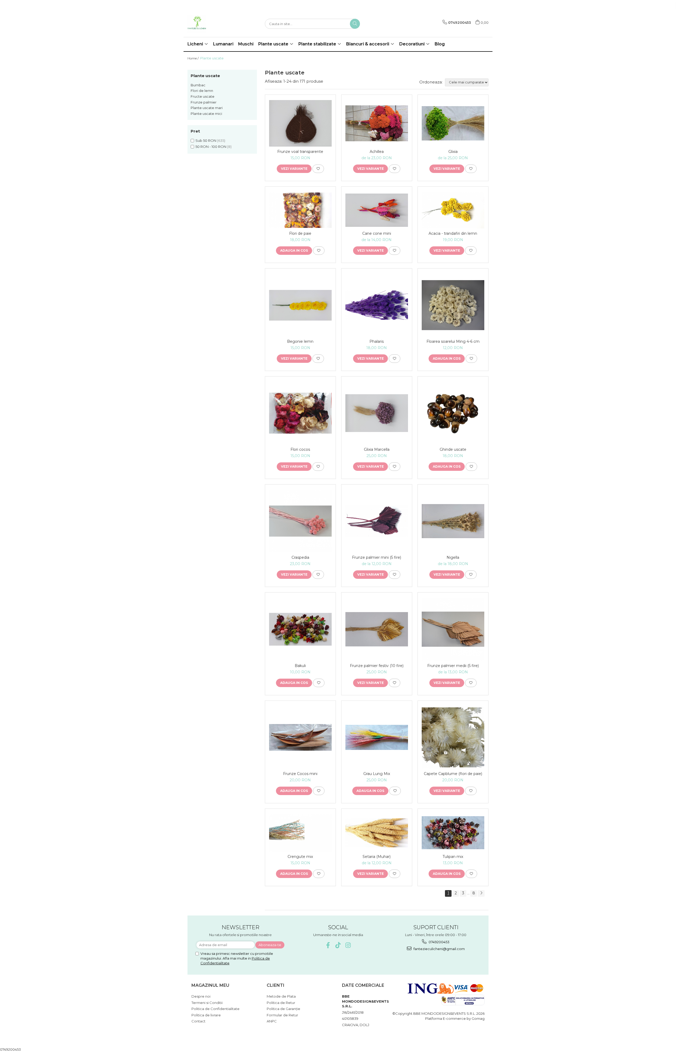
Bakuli (300, 665)
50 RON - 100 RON (210, 146)
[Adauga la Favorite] (318, 169)
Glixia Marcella (376, 449)
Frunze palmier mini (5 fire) (376, 557)
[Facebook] (328, 945)
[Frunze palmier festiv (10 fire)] (376, 629)
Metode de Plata (281, 996)
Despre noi (200, 996)
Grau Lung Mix (376, 773)
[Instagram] (348, 945)
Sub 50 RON (205, 140)
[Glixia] (453, 123)
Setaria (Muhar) (377, 856)
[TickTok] (338, 945)
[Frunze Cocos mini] (300, 737)
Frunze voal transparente (300, 151)
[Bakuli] (300, 629)
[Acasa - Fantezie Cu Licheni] (213, 24)
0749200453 (438, 942)
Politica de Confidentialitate (215, 1009)
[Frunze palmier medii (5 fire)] (453, 629)
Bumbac (198, 85)
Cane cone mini (376, 233)
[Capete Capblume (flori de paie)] (453, 737)
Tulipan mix (453, 856)
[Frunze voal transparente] (300, 123)
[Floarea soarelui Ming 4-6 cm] (453, 305)
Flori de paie (300, 233)
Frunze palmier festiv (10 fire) (376, 665)
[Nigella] (453, 521)
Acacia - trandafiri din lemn (453, 233)
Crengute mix (300, 856)
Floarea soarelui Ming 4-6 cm (453, 341)
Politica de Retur (281, 1003)
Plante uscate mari (207, 108)
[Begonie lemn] (300, 305)
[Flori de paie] (300, 210)
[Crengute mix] (300, 833)
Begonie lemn (300, 341)
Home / (193, 58)
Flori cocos (300, 449)
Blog (440, 43)
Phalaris (376, 341)
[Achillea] (376, 123)
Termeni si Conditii (207, 1003)
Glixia (453, 151)
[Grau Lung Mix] (376, 737)
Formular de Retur (282, 1015)
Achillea (377, 151)
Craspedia (300, 557)
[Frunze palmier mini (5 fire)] (376, 521)
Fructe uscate (202, 96)
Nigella (453, 557)
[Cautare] (355, 24)
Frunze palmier (204, 102)
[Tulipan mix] (453, 832)
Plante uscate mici (206, 113)
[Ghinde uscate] (453, 413)
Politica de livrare (206, 1015)
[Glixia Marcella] (376, 413)
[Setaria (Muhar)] (376, 833)
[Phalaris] (376, 305)
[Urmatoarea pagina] (481, 893)
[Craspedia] (300, 521)
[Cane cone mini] (376, 210)
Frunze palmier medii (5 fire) (453, 665)
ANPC (272, 1021)
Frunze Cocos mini (300, 773)
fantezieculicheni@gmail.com (439, 949)
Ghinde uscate (453, 449)
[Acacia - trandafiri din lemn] (453, 210)
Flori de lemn (202, 90)
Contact (198, 1021)
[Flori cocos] (300, 413)
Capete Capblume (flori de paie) (453, 773)
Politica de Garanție (283, 1009)
